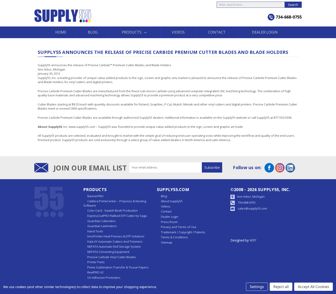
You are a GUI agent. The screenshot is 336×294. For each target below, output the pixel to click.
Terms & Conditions (174, 237)
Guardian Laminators (102, 226)
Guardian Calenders (101, 221)
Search (293, 5)
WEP (253, 240)
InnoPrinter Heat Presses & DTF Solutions (115, 236)
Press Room (169, 222)
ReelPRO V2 (95, 272)
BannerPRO (95, 196)
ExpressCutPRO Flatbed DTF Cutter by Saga (117, 216)
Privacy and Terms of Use (178, 227)
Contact (217, 32)
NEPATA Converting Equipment (108, 252)
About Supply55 (172, 201)
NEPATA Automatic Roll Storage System (114, 246)
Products (131, 32)
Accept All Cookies (313, 286)
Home (60, 32)
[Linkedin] (290, 168)
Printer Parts (96, 262)
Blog (93, 32)
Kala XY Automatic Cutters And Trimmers (115, 241)
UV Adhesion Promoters (103, 278)
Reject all (281, 286)
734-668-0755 (247, 202)
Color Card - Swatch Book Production (112, 210)
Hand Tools (95, 231)
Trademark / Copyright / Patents (183, 232)
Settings (257, 286)
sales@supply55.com (252, 208)
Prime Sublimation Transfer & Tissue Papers (118, 267)
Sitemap (166, 242)
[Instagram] (280, 168)
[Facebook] (269, 168)
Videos (178, 32)
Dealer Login (265, 32)
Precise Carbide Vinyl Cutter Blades (111, 257)
